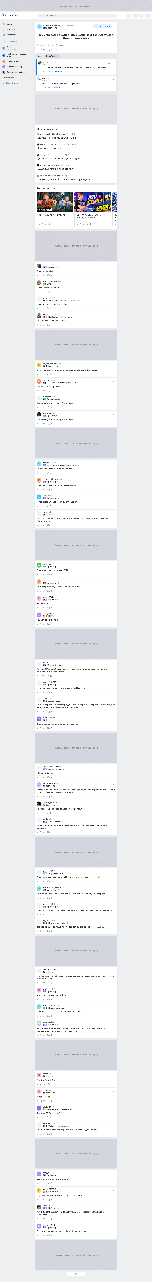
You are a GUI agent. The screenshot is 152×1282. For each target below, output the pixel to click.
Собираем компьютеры (59, 1126)
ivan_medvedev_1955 (48, 134)
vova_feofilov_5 (45, 176)
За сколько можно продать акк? (55, 169)
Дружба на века (55, 873)
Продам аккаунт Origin (50, 148)
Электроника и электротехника (63, 300)
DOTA (51, 616)
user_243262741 (46, 144)
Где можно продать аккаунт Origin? (57, 137)
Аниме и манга (54, 701)
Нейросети (53, 1208)
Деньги (56, 165)
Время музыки (53, 399)
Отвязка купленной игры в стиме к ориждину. (63, 179)
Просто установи (56, 1008)
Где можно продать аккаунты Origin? (58, 158)
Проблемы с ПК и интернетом (62, 317)
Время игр (52, 28)
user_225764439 (46, 165)
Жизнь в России (59, 144)
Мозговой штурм (55, 665)
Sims (49, 284)
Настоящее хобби (56, 923)
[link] (55, 209)
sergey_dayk (44, 155)
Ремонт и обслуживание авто (60, 1109)
